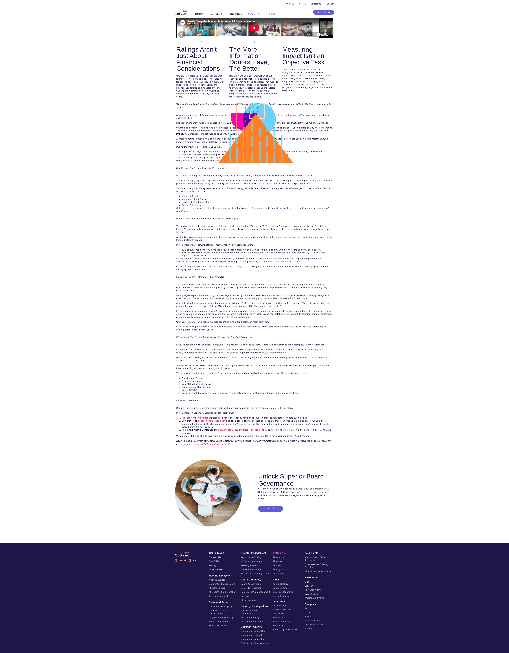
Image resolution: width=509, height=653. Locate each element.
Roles (276, 579)
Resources (311, 577)
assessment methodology (212, 421)
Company (310, 604)
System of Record (219, 602)
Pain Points (311, 553)
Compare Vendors (251, 626)
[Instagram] (176, 560)
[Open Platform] (204, 14)
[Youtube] (194, 560)
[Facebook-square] (190, 560)
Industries (279, 601)
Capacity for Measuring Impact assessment (241, 430)
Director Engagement (253, 553)
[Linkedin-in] (180, 560)
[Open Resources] (241, 14)
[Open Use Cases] (223, 14)
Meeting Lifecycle (219, 575)
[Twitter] (185, 560)
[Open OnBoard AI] (261, 14)
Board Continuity (251, 579)
